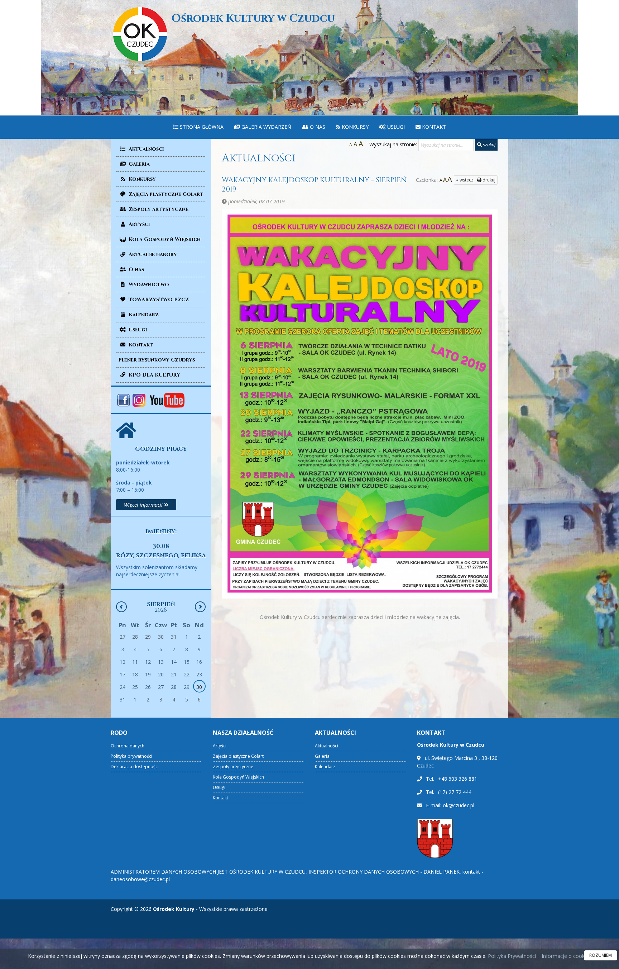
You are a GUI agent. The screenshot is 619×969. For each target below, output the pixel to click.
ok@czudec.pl (458, 805)
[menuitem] (198, 127)
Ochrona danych (127, 746)
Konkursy (354, 126)
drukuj (488, 180)
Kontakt (433, 126)
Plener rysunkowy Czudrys (156, 359)
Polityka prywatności (131, 756)
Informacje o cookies (566, 956)
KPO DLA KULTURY (153, 375)
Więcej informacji (144, 504)
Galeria (138, 164)
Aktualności (145, 149)
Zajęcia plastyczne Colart (165, 194)
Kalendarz (143, 314)
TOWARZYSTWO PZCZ (158, 299)
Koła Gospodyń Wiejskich (164, 239)
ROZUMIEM (600, 955)
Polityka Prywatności (511, 956)
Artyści (138, 224)
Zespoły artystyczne (157, 209)
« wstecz (464, 180)
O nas (316, 126)
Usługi (395, 126)
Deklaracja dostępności (135, 767)
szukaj (488, 144)
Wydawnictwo (148, 284)
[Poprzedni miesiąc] (121, 606)
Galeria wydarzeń (265, 126)
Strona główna (201, 126)
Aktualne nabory (152, 254)
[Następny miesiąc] (200, 606)
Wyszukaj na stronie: (393, 144)
